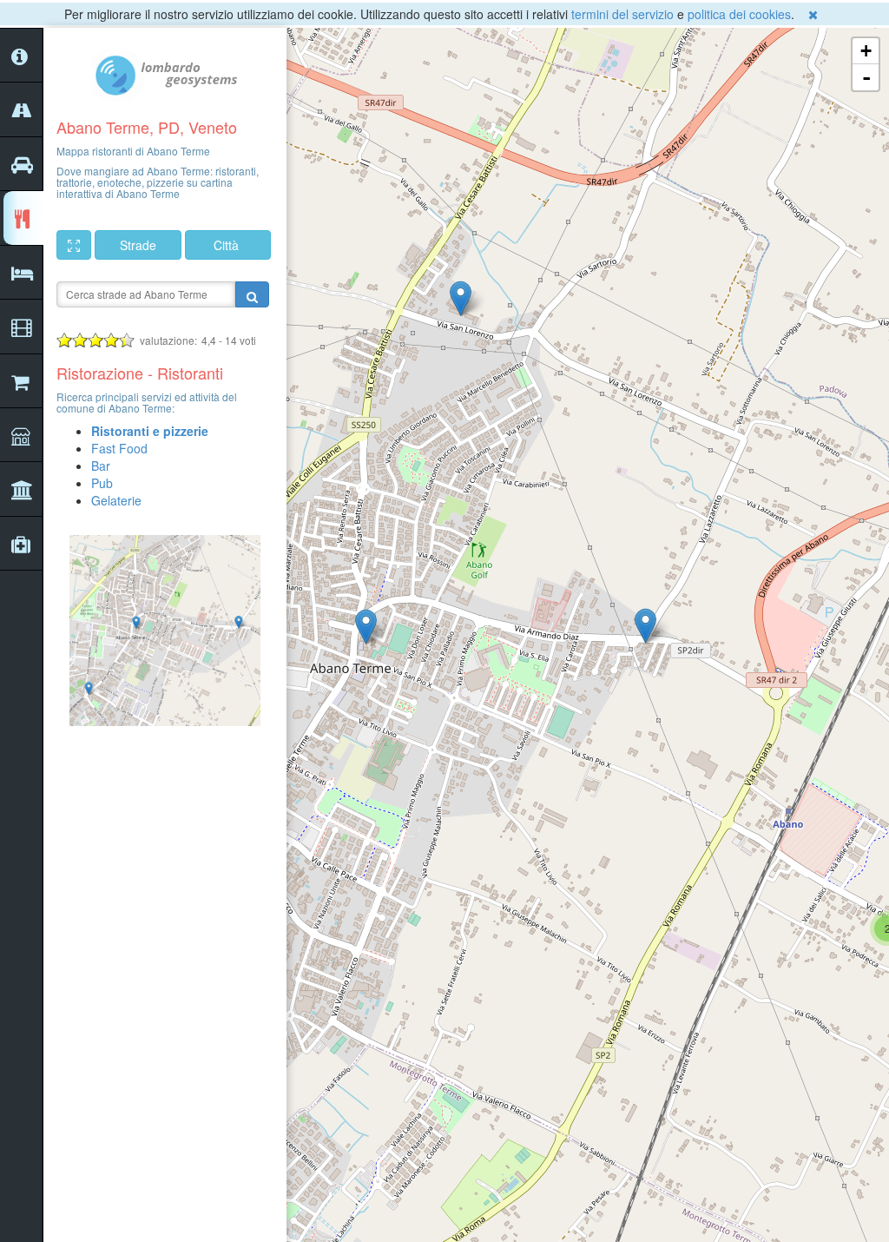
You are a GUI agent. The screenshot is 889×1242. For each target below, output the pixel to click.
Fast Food (119, 448)
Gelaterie (116, 500)
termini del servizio (622, 14)
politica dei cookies (739, 14)
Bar (100, 465)
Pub (102, 483)
